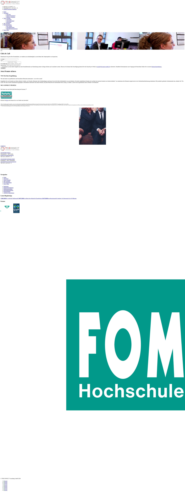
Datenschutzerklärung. (156, 66)
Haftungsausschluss (7, 189)
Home (4, 11)
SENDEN (3, 68)
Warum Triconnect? (10, 15)
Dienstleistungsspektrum (11, 28)
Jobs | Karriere (6, 23)
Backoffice (8, 22)
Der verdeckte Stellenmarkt (9, 198)
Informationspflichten (8, 190)
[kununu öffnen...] (6, 95)
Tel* (2, 60)
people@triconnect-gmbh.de (9, 9)
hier (7, 100)
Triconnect (5, 13)
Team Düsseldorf (10, 21)
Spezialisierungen (10, 27)
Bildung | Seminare (10, 17)
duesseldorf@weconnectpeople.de (8, 161)
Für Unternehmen (7, 24)
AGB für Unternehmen (8, 193)
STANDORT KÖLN (5, 152)
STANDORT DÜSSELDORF (8, 159)
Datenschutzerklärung (8, 187)
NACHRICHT (4, 63)
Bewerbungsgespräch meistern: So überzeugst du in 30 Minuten (59, 198)
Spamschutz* (4, 65)
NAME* (3, 59)
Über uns (8, 14)
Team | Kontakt (6, 18)
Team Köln (8, 19)
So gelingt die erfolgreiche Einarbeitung (30, 198)
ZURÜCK (3, 146)
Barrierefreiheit (6, 191)
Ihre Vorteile (9, 26)
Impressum (5, 186)
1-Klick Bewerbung (5, 48)
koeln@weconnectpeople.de (7, 155)
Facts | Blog (6, 30)
